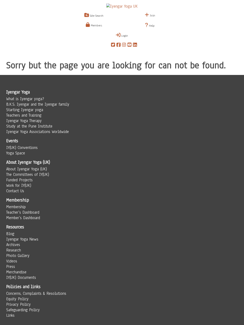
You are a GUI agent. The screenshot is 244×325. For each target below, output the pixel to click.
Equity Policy (17, 299)
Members (96, 25)
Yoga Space (15, 153)
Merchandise (16, 272)
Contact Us (15, 191)
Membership (16, 207)
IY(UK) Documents (21, 277)
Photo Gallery (18, 255)
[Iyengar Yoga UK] (122, 6)
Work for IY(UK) (18, 185)
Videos (11, 261)
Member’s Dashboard (23, 218)
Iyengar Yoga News (22, 239)
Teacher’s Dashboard (22, 212)
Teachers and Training (23, 115)
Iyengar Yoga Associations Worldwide (37, 131)
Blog (10, 233)
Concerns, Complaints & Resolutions (36, 293)
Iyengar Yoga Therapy (24, 120)
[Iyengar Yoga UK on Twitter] (113, 45)
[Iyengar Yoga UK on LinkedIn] (135, 45)
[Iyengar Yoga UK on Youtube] (129, 45)
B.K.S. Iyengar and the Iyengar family (37, 104)
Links (10, 315)
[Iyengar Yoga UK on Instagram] (124, 45)
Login (124, 36)
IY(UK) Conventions (22, 147)
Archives (13, 244)
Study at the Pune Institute (29, 126)
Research (13, 250)
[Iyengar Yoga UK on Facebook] (119, 45)
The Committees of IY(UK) (27, 174)
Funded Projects (19, 180)
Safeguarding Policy (23, 310)
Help (151, 26)
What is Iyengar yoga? (25, 99)
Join (152, 15)
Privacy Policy (18, 304)
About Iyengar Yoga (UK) (26, 169)
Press (10, 266)
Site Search (96, 16)
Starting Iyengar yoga (24, 110)
